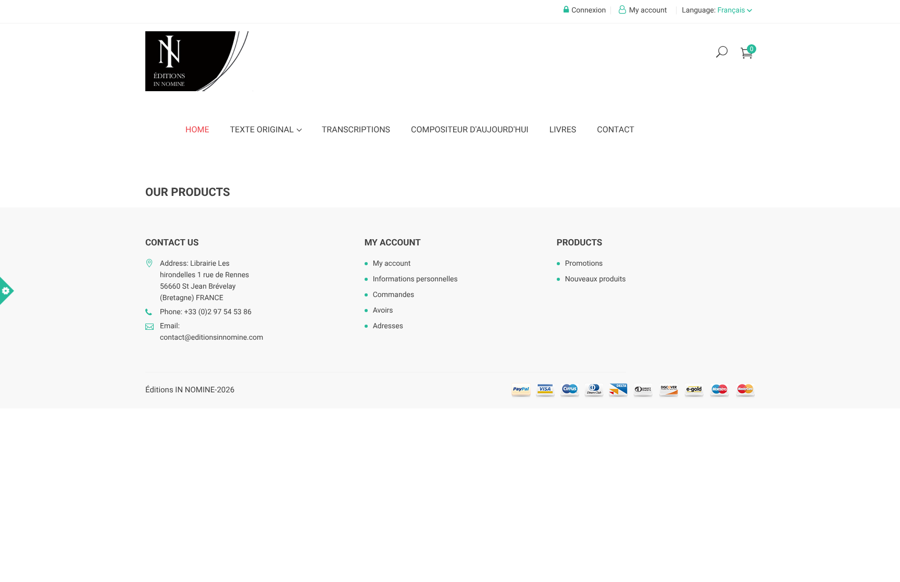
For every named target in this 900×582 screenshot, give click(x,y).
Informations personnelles (415, 279)
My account (393, 243)
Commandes (394, 295)
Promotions (584, 263)
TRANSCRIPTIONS (356, 129)
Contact (615, 129)
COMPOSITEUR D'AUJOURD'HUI (470, 129)
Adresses (388, 326)
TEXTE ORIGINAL (262, 129)
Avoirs (383, 310)
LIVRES (563, 129)
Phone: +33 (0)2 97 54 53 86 (206, 312)
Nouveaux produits (595, 279)
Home (197, 129)
